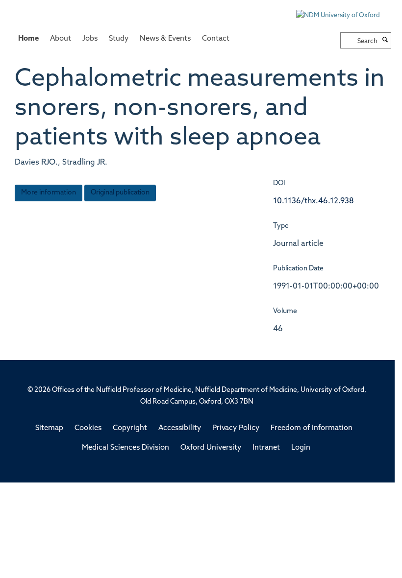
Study (118, 39)
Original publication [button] (120, 192)
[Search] (385, 40)
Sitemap (49, 428)
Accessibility (179, 428)
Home (28, 39)
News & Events (165, 39)
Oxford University (210, 448)
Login (300, 448)
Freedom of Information (311, 428)
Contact (215, 39)
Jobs (90, 39)
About (60, 39)
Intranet (266, 448)
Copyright (130, 428)
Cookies (88, 428)
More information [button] (48, 192)
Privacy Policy (235, 428)
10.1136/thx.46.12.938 (313, 201)
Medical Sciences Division (125, 448)
